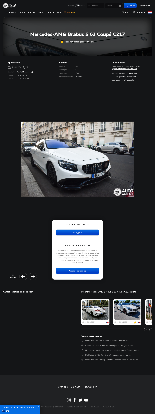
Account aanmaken (77, 270)
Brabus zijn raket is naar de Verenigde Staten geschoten (109, 345)
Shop (40, 12)
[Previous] (144, 328)
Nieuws (71, 5)
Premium (71, 12)
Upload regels (54, 12)
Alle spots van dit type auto (123, 80)
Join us (31, 12)
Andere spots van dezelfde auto (124, 73)
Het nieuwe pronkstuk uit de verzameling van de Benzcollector (112, 350)
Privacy (95, 407)
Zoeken (131, 5)
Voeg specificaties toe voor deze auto (126, 67)
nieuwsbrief (90, 387)
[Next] (149, 328)
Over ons (63, 387)
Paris (19, 75)
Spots (82, 5)
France (24, 75)
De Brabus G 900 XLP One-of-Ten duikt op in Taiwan (108, 355)
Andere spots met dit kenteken (124, 76)
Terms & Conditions (77, 407)
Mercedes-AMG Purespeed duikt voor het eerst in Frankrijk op (111, 359)
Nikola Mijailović (23, 72)
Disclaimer (108, 407)
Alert (127, 12)
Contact (75, 387)
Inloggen (140, 12)
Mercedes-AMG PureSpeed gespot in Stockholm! (106, 340)
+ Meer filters (145, 5)
